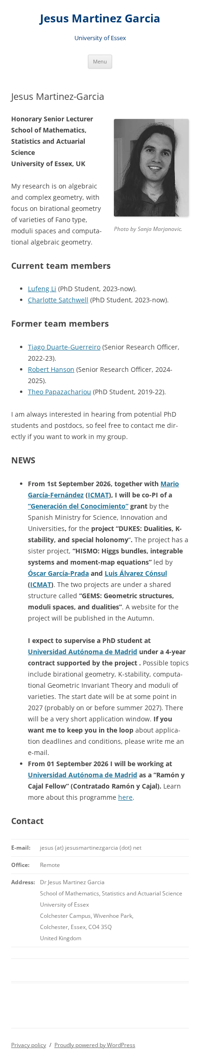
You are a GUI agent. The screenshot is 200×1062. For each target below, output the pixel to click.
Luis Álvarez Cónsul (136, 573)
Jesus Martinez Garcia (100, 18)
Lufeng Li (42, 288)
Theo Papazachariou (59, 391)
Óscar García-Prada (58, 573)
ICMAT (98, 494)
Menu (100, 61)
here (125, 797)
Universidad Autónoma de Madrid (82, 651)
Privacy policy (28, 1045)
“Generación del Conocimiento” (78, 506)
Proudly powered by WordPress (94, 1045)
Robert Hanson (51, 369)
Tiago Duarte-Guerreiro (64, 346)
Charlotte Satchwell (58, 299)
